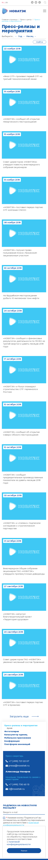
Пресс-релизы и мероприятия (20, 725)
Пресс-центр (26, 19)
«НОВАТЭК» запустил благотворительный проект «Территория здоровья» (17, 617)
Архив (9, 728)
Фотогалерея (11, 731)
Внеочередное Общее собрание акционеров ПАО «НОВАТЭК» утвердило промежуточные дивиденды (24, 571)
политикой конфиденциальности (21, 823)
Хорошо (24, 851)
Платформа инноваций (17, 744)
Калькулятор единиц (15, 734)
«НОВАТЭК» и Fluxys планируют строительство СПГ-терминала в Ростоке (20, 389)
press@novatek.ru (19, 765)
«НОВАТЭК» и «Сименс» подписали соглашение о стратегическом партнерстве (21, 526)
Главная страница (9, 19)
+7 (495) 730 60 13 (19, 784)
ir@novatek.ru (17, 789)
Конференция (12, 741)
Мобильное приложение (17, 738)
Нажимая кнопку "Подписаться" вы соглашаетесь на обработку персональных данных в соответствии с (24, 821)
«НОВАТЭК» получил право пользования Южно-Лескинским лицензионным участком (20, 253)
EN (7, 2)
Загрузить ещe (19, 716)
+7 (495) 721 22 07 (19, 761)
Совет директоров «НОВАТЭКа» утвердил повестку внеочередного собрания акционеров (21, 164)
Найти (39, 42)
